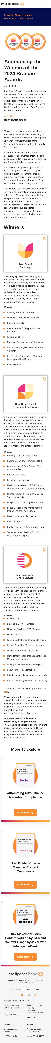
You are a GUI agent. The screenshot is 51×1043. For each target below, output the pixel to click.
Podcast (27, 15)
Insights (9, 15)
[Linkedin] (35, 995)
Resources (10, 18)
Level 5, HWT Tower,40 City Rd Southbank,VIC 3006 (13, 1007)
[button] (43, 3)
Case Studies (25, 18)
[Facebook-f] (16, 995)
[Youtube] (22, 995)
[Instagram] (28, 995)
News (18, 15)
